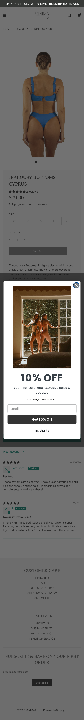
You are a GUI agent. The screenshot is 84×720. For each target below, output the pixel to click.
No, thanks (42, 431)
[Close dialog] (76, 285)
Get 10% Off (42, 419)
